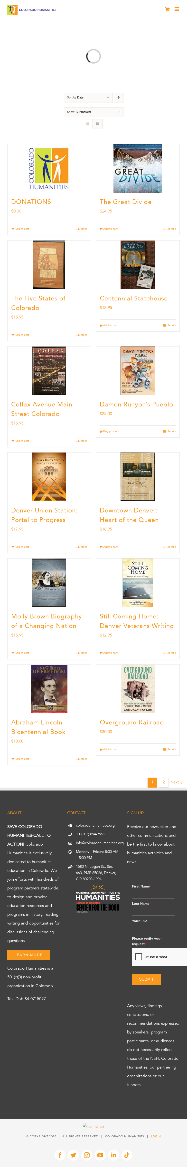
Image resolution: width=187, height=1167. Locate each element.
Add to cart (22, 229)
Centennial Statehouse (134, 299)
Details (82, 229)
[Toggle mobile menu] (177, 9)
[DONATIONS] (49, 168)
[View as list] (97, 124)
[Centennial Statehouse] (137, 265)
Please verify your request (147, 941)
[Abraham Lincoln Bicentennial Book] (49, 689)
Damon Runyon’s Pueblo (136, 405)
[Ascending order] (118, 98)
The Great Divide (126, 202)
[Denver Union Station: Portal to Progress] (49, 477)
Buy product (111, 431)
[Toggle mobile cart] (167, 9)
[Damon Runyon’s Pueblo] (137, 371)
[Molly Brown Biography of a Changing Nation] (49, 583)
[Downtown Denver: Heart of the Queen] (137, 477)
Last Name (141, 904)
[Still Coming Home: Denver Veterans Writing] (137, 583)
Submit (146, 979)
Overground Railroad (132, 723)
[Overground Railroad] (137, 689)
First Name (141, 886)
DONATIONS (31, 202)
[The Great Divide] (137, 168)
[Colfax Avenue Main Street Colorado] (49, 371)
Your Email (141, 921)
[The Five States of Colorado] (49, 265)
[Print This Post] (93, 1127)
